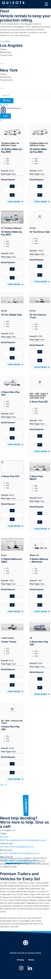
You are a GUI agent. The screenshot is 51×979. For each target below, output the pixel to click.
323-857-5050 (7, 853)
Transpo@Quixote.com (15, 840)
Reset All (4, 105)
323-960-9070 (7, 847)
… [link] (4, 785)
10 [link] (6, 785)
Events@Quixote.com (36, 840)
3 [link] (2, 785)
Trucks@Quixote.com (24, 847)
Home (2, 41)
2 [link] (1, 785)
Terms (31, 960)
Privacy (20, 960)
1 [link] (0, 785)
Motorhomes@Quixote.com (27, 853)
